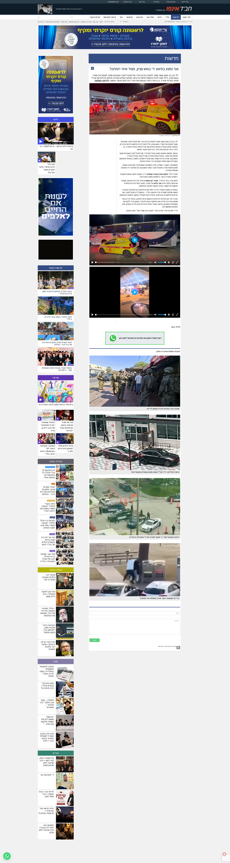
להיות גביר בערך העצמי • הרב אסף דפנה (46, 794)
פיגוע (173, 327)
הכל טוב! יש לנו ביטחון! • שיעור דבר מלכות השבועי (48, 645)
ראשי (101, 22)
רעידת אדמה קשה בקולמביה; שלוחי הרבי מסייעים (47, 474)
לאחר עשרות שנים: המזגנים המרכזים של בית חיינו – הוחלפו (47, 524)
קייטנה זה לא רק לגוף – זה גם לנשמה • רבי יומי (56, 147)
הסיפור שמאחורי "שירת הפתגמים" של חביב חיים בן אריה (48, 426)
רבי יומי (95, 22)
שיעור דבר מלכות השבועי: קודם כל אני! (48, 577)
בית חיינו (41, 22)
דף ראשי (186, 17)
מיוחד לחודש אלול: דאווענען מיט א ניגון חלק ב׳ (65, 448)
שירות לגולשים (50, 500)
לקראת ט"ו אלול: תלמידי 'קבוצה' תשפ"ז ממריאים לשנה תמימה (47, 558)
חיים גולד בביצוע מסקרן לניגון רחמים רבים (56, 405)
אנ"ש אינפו (95, 17)
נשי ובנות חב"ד (170, 2)
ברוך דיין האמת (86, 22)
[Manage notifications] (224, 854)
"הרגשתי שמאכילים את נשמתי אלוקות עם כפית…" (47, 720)
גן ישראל (51, 484)
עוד (121, 17)
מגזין (55, 661)
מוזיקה (55, 377)
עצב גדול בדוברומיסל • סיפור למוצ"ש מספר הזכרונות (47, 168)
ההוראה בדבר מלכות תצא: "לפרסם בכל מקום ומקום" (48, 629)
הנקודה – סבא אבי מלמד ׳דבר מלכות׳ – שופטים (47, 704)
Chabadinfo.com (113, 2)
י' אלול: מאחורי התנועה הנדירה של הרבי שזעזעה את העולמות (47, 612)
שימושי (129, 17)
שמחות (71, 288)
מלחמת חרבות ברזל (52, 22)
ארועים (139, 17)
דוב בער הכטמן (74, 22)
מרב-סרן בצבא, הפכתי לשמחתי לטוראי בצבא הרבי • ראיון (47, 737)
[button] (7, 856)
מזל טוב (150, 17)
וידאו (159, 17)
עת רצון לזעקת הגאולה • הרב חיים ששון (48, 594)
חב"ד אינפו (185, 2)
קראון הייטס (51, 534)
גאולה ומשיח (55, 570)
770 (167, 17)
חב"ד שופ (142, 2)
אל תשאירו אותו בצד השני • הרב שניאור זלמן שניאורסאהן (46, 762)
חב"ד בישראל (128, 2)
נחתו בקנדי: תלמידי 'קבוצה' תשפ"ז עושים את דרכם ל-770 (47, 541)
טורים (56, 753)
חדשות (176, 17)
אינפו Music (110, 17)
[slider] (121, 262)
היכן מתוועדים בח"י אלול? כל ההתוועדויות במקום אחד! (48, 507)
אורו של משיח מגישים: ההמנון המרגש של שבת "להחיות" (66, 426)
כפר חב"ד (64, 22)
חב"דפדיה (156, 2)
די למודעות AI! (47, 775)
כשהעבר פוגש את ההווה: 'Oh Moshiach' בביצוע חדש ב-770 (47, 450)
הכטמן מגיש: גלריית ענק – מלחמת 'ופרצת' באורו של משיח (48, 490)
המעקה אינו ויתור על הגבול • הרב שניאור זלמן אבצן (46, 829)
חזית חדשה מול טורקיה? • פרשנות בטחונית (46, 810)
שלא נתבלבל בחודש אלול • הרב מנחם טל (47, 685)
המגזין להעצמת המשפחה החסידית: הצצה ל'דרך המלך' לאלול (47, 671)
